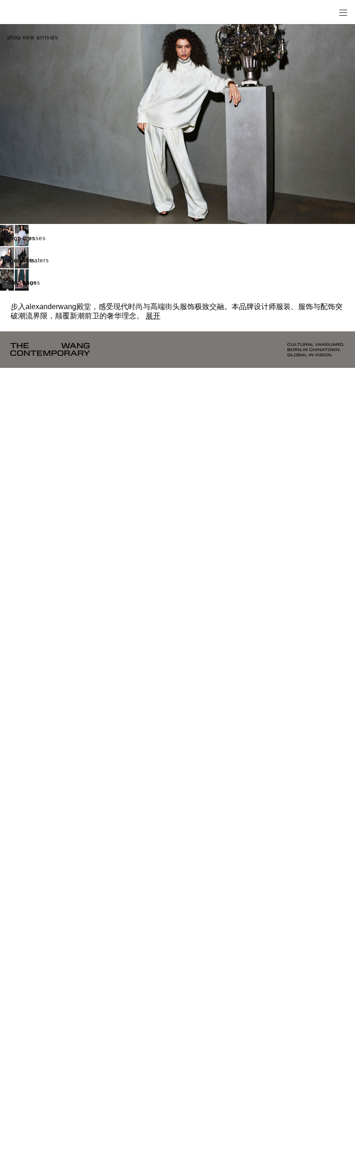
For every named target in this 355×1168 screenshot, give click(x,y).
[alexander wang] (46, 12)
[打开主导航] (343, 12)
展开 (153, 316)
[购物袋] (330, 12)
